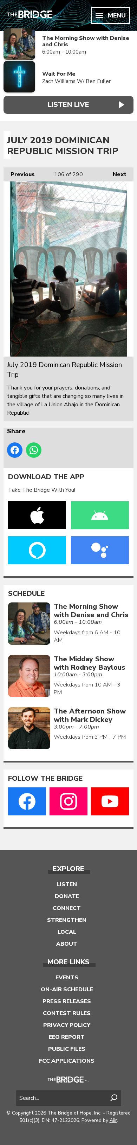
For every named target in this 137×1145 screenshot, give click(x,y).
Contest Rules (67, 1013)
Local (67, 932)
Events (67, 977)
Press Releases (67, 1001)
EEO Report (67, 1037)
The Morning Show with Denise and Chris (85, 41)
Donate (67, 896)
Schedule (26, 593)
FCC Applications (66, 1061)
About (66, 944)
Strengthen (66, 920)
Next (116, 174)
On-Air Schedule (67, 989)
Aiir (113, 1120)
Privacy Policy (66, 1025)
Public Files (66, 1049)
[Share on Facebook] (14, 450)
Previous (19, 174)
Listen (67, 884)
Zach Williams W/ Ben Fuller (76, 81)
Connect (67, 908)
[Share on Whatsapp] (33, 450)
